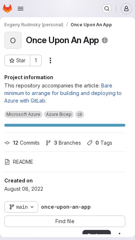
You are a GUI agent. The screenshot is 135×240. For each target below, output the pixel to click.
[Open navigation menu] (20, 8)
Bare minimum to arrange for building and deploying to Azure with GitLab (63, 93)
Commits (26, 143)
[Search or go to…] (107, 8)
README (23, 162)
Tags (103, 143)
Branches (67, 143)
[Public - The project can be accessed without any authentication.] (105, 40)
